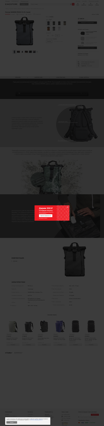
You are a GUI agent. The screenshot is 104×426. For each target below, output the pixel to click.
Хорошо (11, 422)
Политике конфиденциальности (36, 419)
